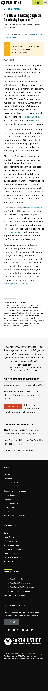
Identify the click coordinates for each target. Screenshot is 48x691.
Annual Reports (10, 495)
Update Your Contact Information (17, 591)
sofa (23, 123)
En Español (8, 478)
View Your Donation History (14, 595)
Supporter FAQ (9, 561)
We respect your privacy (32, 653)
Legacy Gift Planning (12, 553)
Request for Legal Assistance (15, 515)
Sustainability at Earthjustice (15, 491)
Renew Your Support (12, 545)
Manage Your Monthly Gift (14, 579)
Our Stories (14, 9)
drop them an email (14, 232)
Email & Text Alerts (11, 541)
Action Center (9, 537)
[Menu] (45, 2)
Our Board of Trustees (12, 483)
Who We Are (8, 474)
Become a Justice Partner (14, 549)
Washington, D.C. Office (16, 302)
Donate (6, 533)
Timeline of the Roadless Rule (18, 450)
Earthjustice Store (11, 557)
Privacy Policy (9, 507)
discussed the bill (35, 207)
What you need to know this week (20, 424)
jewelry (32, 120)
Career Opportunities (12, 503)
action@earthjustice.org (16, 283)
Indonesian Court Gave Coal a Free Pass (24, 384)
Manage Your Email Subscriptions (17, 583)
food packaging (29, 116)
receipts (36, 113)
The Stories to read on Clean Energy (21, 379)
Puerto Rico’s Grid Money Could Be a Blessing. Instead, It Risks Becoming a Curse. (23, 395)
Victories (7, 499)
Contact (7, 511)
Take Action (13, 407)
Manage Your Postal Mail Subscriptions (19, 587)
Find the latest (22, 49)
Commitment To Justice (13, 487)
